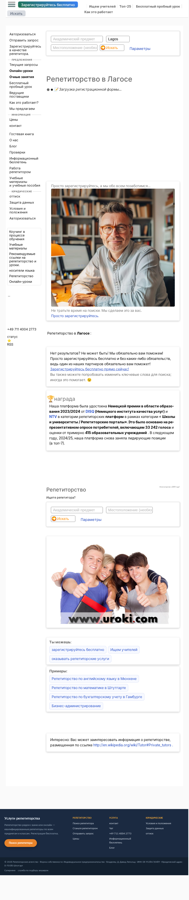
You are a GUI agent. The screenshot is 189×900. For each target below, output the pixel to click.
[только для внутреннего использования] (7, 796)
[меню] (11, 4)
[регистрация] (113, 305)
